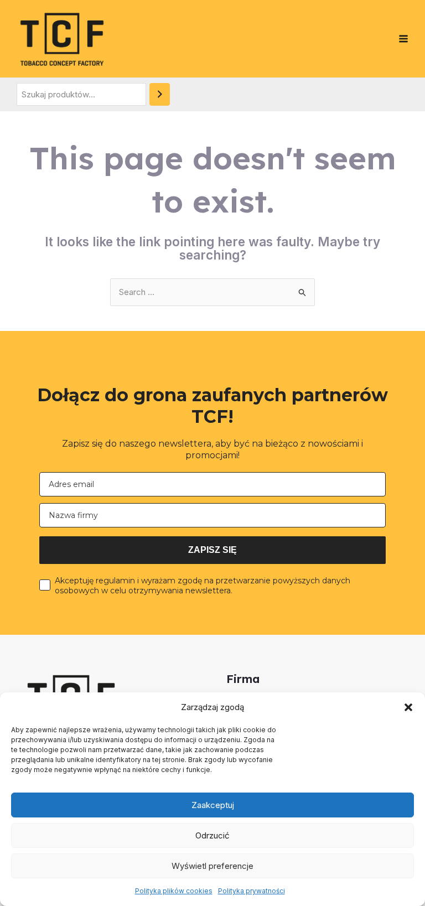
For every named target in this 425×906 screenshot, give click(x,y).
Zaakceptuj (212, 805)
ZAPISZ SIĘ (212, 550)
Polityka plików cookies (173, 891)
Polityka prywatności (251, 891)
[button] (408, 707)
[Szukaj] (159, 94)
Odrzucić (212, 835)
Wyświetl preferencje (212, 866)
